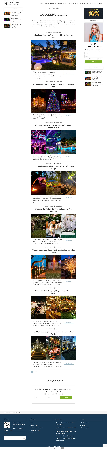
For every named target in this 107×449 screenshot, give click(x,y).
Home (11, 412)
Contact (32, 432)
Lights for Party (14, 2)
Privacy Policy (57, 448)
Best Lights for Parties (49, 3)
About (41, 3)
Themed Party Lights (84, 3)
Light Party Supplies (97, 3)
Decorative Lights (62, 3)
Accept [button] (62, 448)
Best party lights (34, 425)
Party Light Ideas (73, 3)
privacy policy (97, 58)
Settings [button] (53, 448)
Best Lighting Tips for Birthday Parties (65, 435)
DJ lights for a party (35, 430)
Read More (69, 73)
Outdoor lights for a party (37, 427)
